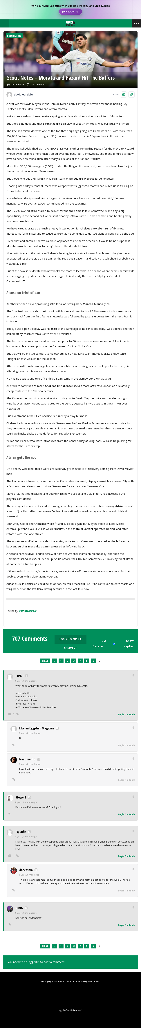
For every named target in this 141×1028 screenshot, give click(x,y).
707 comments (38, 84)
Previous (37, 661)
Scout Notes (14, 35)
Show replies (129, 643)
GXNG (19, 908)
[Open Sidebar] (136, 23)
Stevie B (20, 797)
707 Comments (29, 638)
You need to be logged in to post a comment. (36, 962)
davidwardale (28, 611)
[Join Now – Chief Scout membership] (70, 9)
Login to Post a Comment (70, 640)
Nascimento (27, 759)
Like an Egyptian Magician (36, 728)
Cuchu (19, 676)
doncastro (26, 870)
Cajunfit (20, 832)
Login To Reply (126, 714)
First (45, 660)
